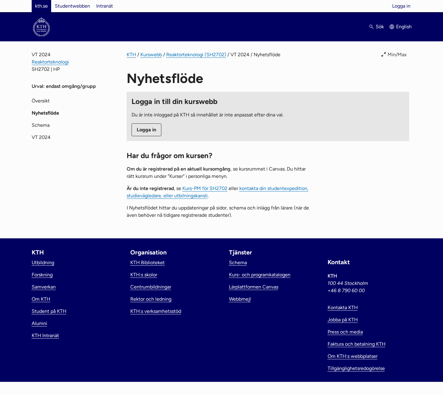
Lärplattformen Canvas (253, 287)
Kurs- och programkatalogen (259, 275)
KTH (131, 54)
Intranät (104, 6)
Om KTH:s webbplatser (353, 356)
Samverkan (44, 287)
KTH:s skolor (143, 275)
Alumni (39, 323)
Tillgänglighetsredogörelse (356, 368)
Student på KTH (49, 311)
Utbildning (43, 262)
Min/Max (397, 54)
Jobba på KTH (343, 320)
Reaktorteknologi (50, 62)
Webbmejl (240, 299)
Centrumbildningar (150, 287)
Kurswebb (151, 54)
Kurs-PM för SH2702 (204, 188)
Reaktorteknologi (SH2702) (196, 54)
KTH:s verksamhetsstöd (155, 311)
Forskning (42, 275)
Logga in (401, 6)
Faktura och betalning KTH (356, 344)
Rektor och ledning (150, 299)
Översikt (41, 101)
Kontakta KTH (343, 307)
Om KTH (41, 299)
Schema (41, 125)
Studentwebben (72, 6)
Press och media (345, 332)
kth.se (41, 6)
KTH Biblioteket (147, 262)
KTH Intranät (45, 335)
